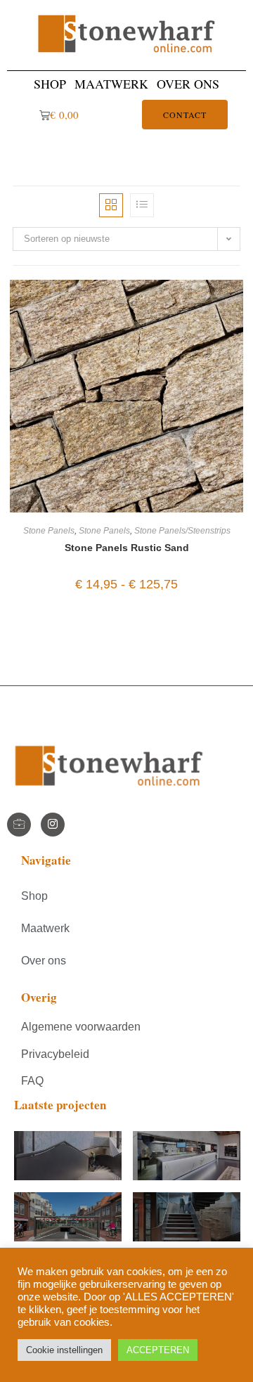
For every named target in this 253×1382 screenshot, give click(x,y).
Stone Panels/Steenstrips (182, 531)
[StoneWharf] (19, 825)
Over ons (188, 83)
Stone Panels (48, 531)
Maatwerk (111, 83)
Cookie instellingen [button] (64, 1350)
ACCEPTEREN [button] (157, 1350)
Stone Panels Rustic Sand (127, 547)
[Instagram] (53, 825)
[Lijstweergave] (142, 205)
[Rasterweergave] (111, 205)
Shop (50, 83)
